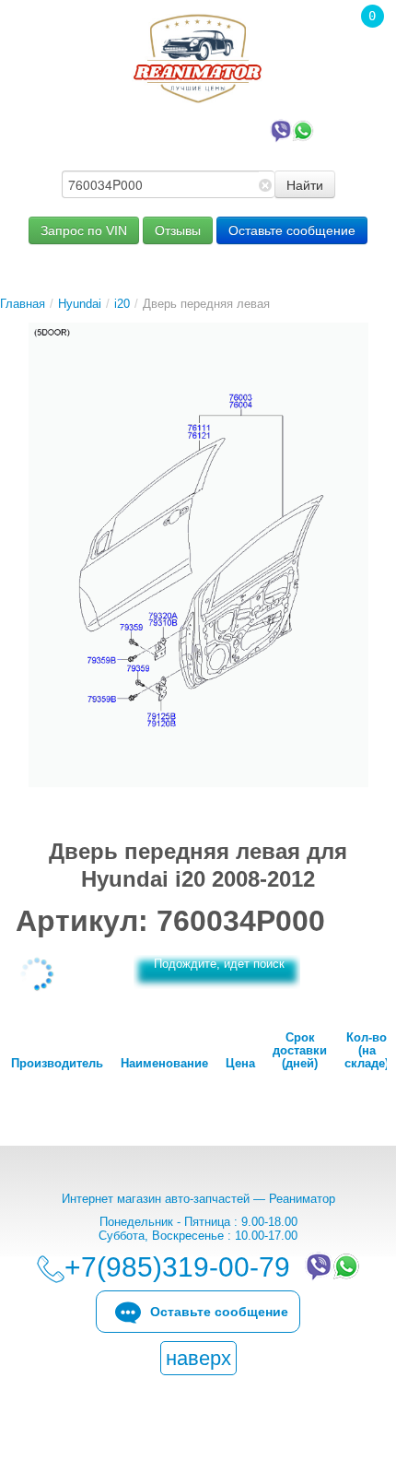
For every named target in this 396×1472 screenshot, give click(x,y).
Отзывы (178, 230)
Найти (304, 184)
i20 (122, 304)
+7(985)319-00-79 (180, 129)
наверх (198, 1358)
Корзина (363, 41)
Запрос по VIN (84, 230)
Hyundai (79, 304)
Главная (22, 304)
